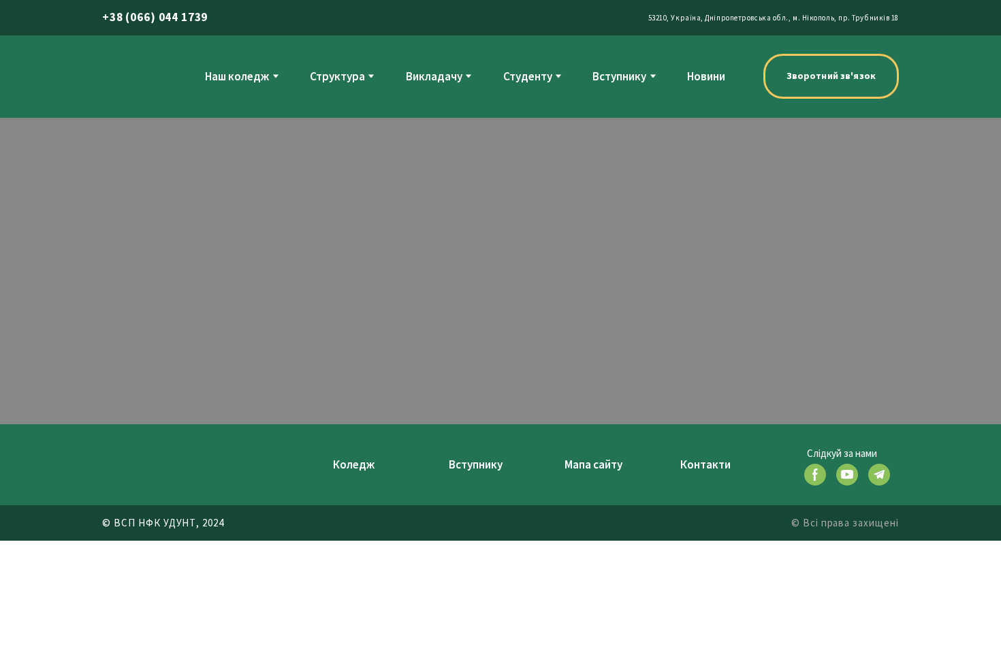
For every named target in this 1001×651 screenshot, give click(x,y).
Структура (337, 76)
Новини (706, 76)
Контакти (705, 464)
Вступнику (619, 76)
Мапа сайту (593, 464)
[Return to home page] (127, 76)
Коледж (354, 464)
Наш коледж (237, 76)
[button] (831, 76)
